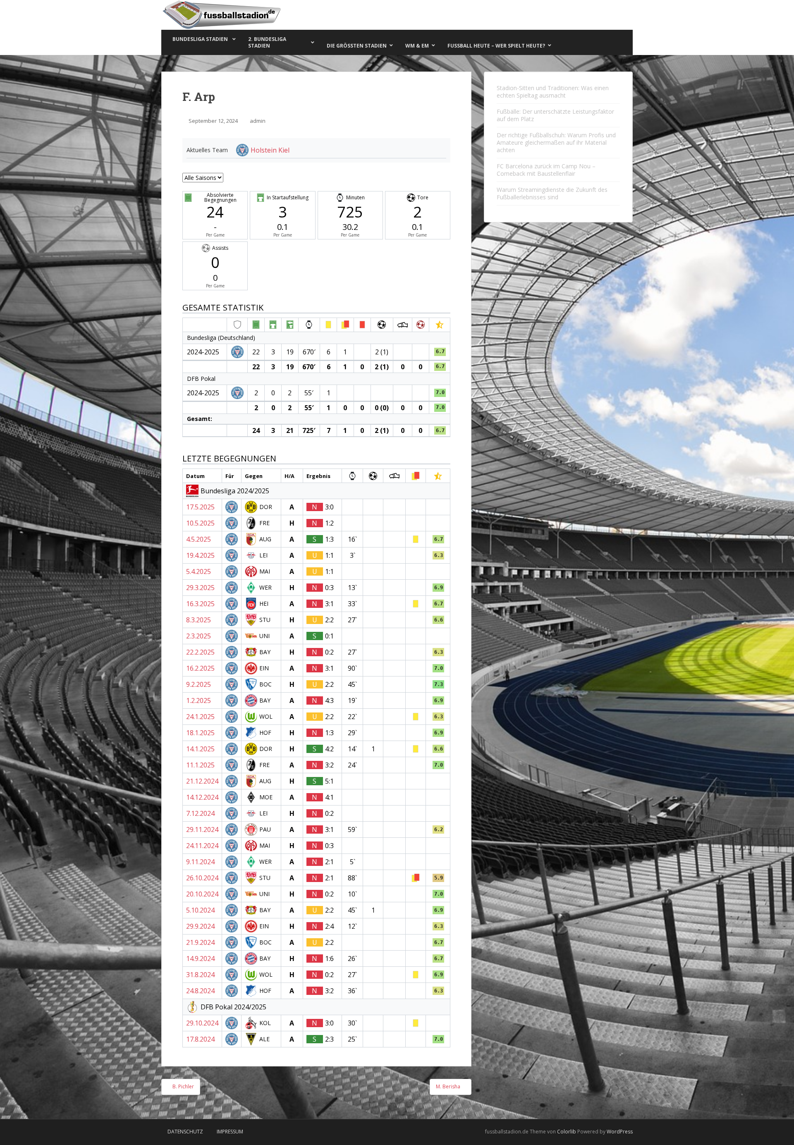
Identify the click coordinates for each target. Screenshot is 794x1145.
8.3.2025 (198, 620)
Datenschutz (185, 1131)
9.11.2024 (200, 862)
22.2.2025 (200, 652)
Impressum (230, 1131)
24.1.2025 (200, 716)
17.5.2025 (200, 507)
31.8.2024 (200, 975)
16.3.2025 (200, 604)
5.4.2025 (198, 571)
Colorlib (566, 1131)
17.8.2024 (200, 1039)
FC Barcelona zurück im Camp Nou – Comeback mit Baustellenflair (546, 169)
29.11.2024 (202, 829)
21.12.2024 (202, 781)
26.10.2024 (202, 878)
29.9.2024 (200, 926)
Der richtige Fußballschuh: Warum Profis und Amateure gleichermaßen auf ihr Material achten (556, 142)
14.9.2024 (200, 958)
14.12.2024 (202, 797)
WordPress (620, 1131)
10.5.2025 (200, 523)
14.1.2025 (200, 749)
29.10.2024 (202, 1023)
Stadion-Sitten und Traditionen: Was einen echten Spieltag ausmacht (553, 91)
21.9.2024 (200, 942)
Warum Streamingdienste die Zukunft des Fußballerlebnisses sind (552, 193)
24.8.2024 (200, 991)
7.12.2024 (200, 813)
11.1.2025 (200, 765)
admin (257, 120)
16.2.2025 (200, 668)
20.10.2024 (202, 894)
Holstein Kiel (270, 150)
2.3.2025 (198, 636)
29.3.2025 (200, 587)
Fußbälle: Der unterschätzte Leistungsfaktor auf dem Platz (555, 115)
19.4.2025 (200, 555)
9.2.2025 (198, 684)
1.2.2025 (198, 700)
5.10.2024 (200, 910)
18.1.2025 (200, 733)
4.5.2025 (198, 539)
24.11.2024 (202, 845)
